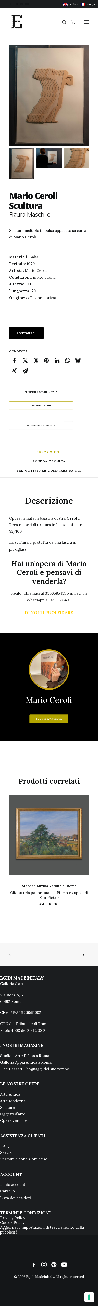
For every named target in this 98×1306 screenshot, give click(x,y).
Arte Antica (10, 1094)
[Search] (62, 22)
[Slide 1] (21, 164)
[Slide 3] (76, 158)
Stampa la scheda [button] (43, 425)
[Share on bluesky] (78, 360)
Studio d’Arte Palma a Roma (24, 1055)
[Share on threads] (36, 360)
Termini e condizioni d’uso (23, 1159)
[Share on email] (25, 371)
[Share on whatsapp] (67, 360)
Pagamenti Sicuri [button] (41, 405)
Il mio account (12, 1184)
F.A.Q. (5, 1146)
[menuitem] (71, 4)
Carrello (7, 1191)
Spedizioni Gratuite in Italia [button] (41, 392)
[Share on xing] (15, 371)
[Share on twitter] (25, 360)
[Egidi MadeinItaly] (16, 22)
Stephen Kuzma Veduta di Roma (49, 886)
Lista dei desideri (15, 1197)
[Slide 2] (49, 158)
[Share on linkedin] (57, 360)
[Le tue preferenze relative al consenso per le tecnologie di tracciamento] (89, 1297)
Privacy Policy (12, 1217)
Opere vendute (13, 1120)
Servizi (6, 1152)
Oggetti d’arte (12, 1114)
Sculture (7, 1107)
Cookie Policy (12, 1222)
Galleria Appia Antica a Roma (26, 1062)
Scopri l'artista (49, 718)
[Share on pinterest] (46, 360)
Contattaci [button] (26, 333)
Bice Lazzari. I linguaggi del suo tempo (34, 1069)
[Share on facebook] (15, 360)
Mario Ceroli (49, 700)
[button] (11, 4)
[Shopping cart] (71, 22)
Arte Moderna (12, 1101)
